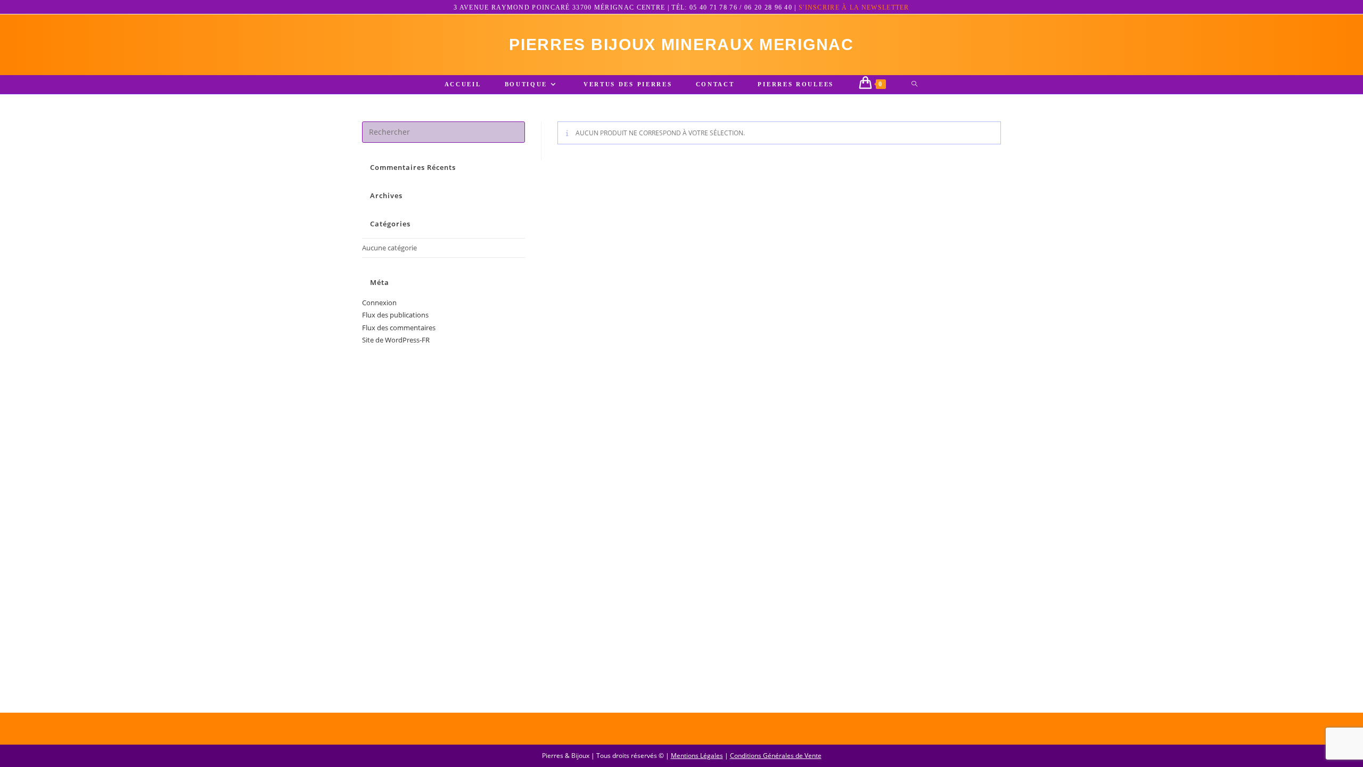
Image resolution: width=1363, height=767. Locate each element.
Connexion (379, 302)
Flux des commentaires (399, 327)
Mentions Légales (697, 755)
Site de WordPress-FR (396, 340)
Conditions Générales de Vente (776, 755)
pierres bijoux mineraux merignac (681, 44)
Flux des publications (395, 315)
